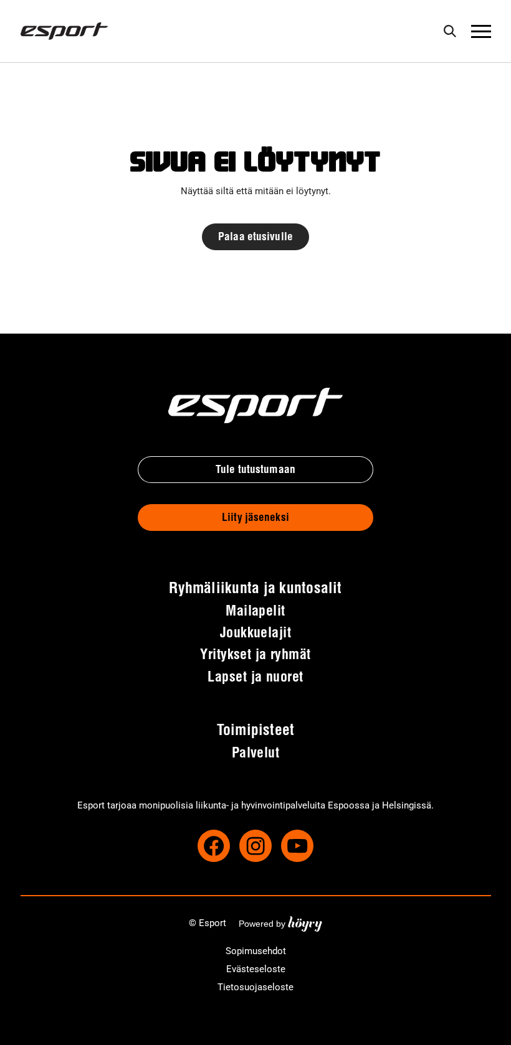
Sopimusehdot (256, 951)
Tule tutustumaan (255, 470)
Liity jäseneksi (255, 518)
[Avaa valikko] (481, 31)
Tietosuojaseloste (255, 987)
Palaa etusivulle (255, 237)
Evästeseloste (255, 969)
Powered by (280, 923)
